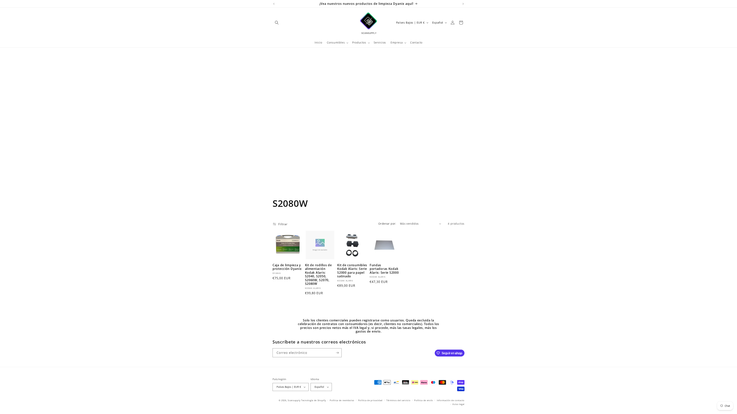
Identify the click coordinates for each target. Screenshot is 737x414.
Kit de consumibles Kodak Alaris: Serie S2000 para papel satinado (352, 270)
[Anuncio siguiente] (463, 3)
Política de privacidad (370, 400)
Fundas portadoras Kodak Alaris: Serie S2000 (384, 268)
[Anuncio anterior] (274, 3)
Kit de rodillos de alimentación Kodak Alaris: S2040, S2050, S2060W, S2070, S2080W (318, 274)
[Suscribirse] (337, 352)
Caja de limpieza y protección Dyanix (287, 267)
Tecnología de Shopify (313, 400)
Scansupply (294, 400)
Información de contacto (450, 400)
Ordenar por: (387, 223)
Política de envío (423, 400)
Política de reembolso (342, 400)
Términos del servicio (398, 400)
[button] (277, 22)
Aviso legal (458, 404)
